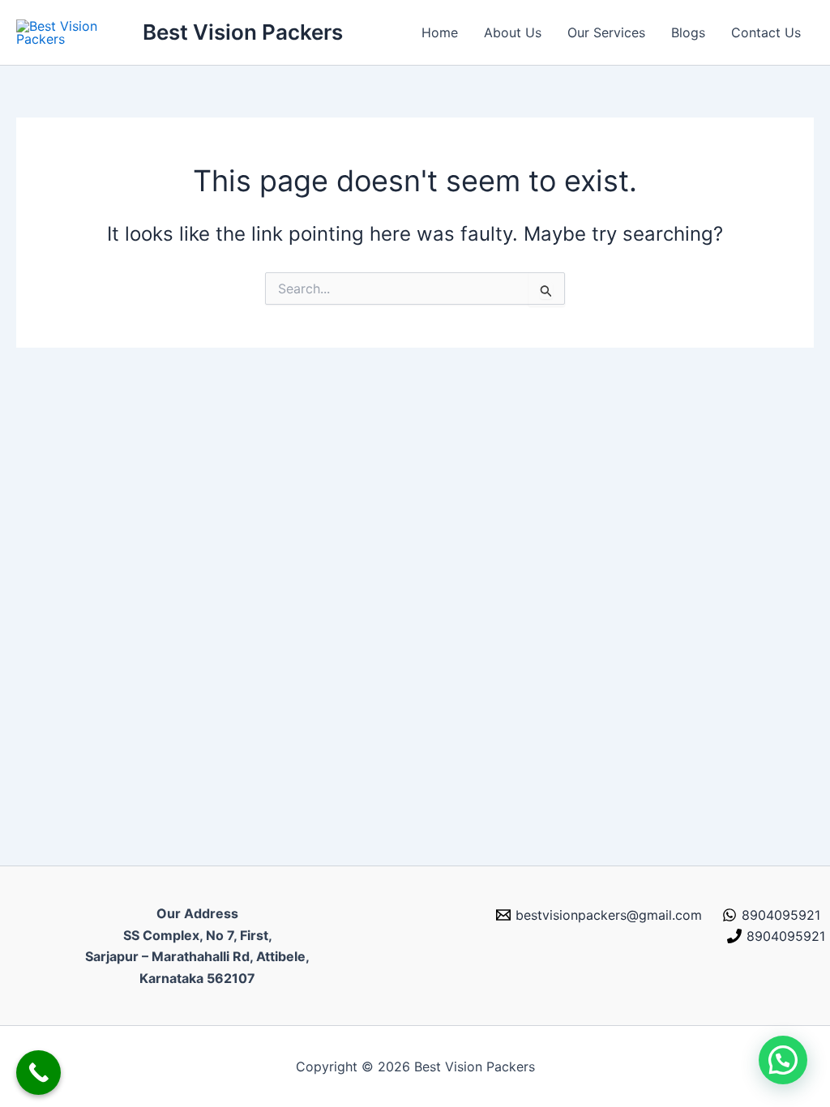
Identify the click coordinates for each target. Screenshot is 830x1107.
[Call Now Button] (38, 1072)
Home (439, 32)
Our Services (606, 32)
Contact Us (766, 32)
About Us (512, 32)
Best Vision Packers (243, 32)
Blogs (688, 32)
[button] (783, 1060)
